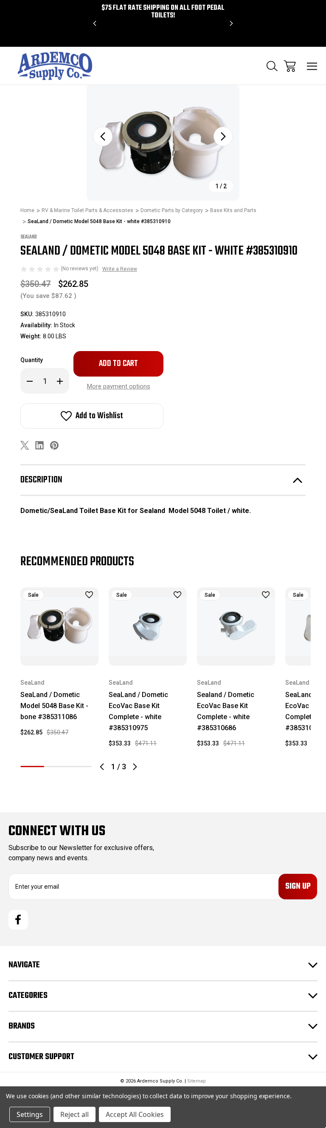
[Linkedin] (39, 445)
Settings (30, 1114)
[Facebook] (18, 920)
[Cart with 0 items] (290, 66)
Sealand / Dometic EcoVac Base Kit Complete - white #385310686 (225, 711)
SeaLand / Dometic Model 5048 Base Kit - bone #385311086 (54, 706)
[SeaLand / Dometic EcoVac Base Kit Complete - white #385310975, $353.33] (148, 626)
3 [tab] (80, 766)
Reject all (74, 1114)
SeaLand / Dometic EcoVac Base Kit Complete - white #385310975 (138, 711)
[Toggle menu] (312, 66)
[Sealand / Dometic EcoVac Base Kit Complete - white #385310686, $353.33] (236, 626)
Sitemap (196, 1081)
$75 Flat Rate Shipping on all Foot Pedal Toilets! (163, 12)
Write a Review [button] (119, 269)
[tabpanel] (59, 665)
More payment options (118, 386)
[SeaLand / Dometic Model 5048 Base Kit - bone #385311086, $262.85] (59, 626)
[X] (24, 445)
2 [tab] (56, 766)
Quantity (31, 360)
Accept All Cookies (135, 1114)
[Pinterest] (54, 445)
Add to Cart (59, 654)
